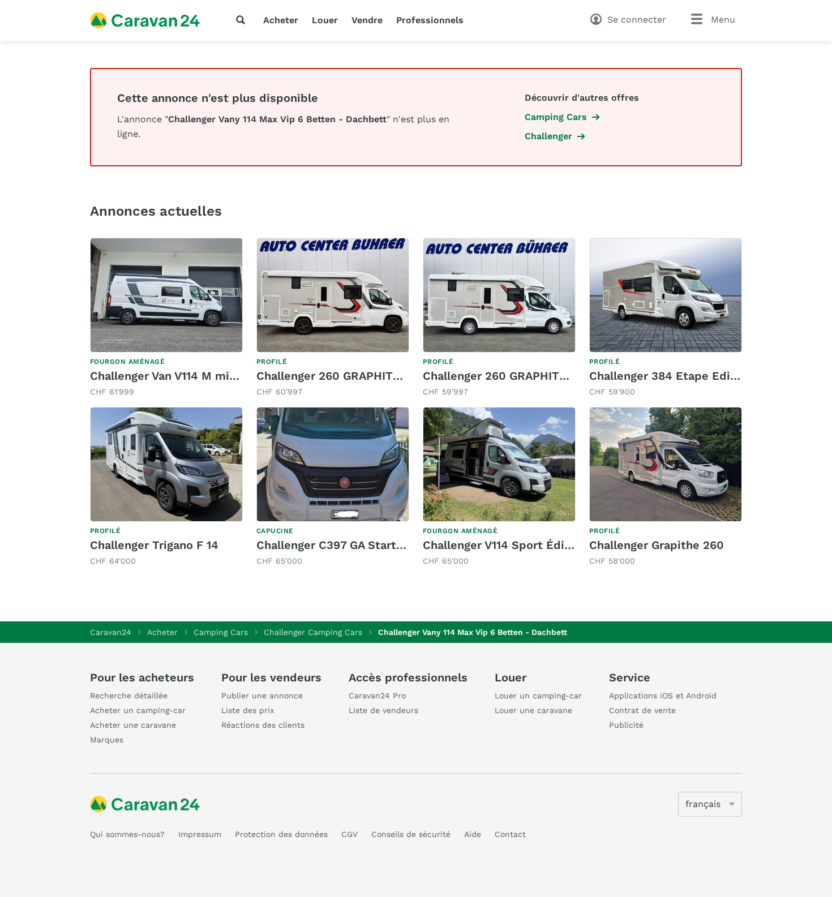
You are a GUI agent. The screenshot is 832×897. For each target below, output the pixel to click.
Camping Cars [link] (556, 116)
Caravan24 (110, 632)
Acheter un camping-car (138, 710)
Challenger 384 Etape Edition (670, 376)
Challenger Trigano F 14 (154, 545)
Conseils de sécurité (411, 834)
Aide (472, 834)
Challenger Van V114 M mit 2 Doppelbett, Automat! (229, 376)
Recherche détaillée (129, 695)
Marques (106, 739)
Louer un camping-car (538, 695)
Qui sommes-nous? (127, 834)
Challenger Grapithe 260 (656, 545)
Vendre (367, 20)
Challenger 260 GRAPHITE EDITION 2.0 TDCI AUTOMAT (574, 376)
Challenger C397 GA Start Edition (348, 545)
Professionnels (430, 20)
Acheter (280, 20)
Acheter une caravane (133, 724)
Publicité (626, 724)
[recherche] (243, 19)
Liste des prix (247, 710)
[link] (166, 318)
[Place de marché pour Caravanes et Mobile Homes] (145, 20)
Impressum (199, 834)
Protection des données (281, 834)
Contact (510, 834)
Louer (325, 20)
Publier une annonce (262, 695)
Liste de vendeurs (383, 710)
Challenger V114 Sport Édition (504, 545)
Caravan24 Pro (377, 695)
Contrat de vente (642, 710)
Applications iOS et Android (663, 695)
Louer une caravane (533, 710)
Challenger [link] (548, 136)
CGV (349, 834)
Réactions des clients (263, 724)
